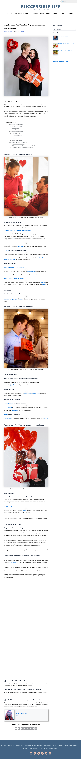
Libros (5, 516)
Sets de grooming (8, 403)
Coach (43, 284)
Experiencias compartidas (17, 140)
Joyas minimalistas (9, 267)
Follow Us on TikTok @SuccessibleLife (61, 61)
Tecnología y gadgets (16, 133)
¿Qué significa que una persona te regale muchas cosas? (23, 147)
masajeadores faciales (36, 298)
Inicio (9, 13)
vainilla (24, 510)
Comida (42, 13)
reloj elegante (8, 418)
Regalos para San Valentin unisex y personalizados (19, 136)
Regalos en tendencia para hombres (16, 131)
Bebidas (47, 13)
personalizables (20, 267)
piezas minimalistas (31, 271)
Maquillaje (28, 13)
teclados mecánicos (43, 384)
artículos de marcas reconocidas (17, 278)
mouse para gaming (8, 385)
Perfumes (6, 250)
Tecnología (14, 129)
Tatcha (13, 238)
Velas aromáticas (8, 506)
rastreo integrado (27, 393)
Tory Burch (42, 282)
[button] (16, 728)
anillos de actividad (18, 299)
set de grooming (8, 407)
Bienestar (54, 13)
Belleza (20, 13)
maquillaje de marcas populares (22, 230)
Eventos (22, 31)
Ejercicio (35, 13)
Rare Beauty (21, 246)
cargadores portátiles (36, 393)
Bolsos (5, 278)
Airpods (13, 384)
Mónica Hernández (21, 713)
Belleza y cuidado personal (17, 126)
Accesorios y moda (15, 128)
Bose (7, 384)
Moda (15, 13)
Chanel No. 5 (41, 257)
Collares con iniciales (12, 273)
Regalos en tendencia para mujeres (16, 124)
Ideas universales (15, 138)
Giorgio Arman (15, 410)
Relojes (6, 414)
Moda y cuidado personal (17, 135)
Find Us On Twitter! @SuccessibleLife (61, 57)
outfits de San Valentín (13, 562)
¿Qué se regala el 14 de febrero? (18, 144)
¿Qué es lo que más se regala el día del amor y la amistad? (23, 145)
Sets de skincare (8, 230)
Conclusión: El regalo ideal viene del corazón (18, 142)
